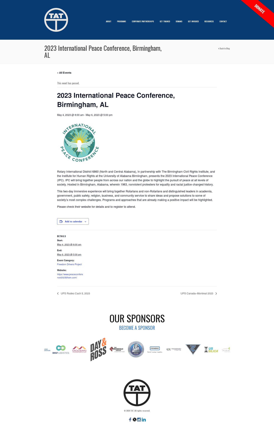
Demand (179, 21)
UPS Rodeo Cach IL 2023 (75, 293)
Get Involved (193, 21)
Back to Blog (224, 48)
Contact (223, 21)
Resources (209, 21)
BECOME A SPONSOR (137, 327)
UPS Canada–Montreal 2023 (197, 293)
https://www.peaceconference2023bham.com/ (70, 276)
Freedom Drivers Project (69, 264)
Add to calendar (73, 221)
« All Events (64, 72)
